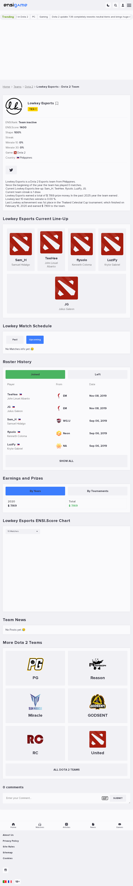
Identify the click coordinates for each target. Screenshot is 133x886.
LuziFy (78, 188)
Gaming (36, 16)
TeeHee (59, 188)
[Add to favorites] (57, 103)
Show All (66, 461)
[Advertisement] (66, 49)
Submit (118, 798)
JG (84, 188)
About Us (8, 835)
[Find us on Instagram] (5, 870)
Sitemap (7, 852)
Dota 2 (21, 152)
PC (26, 16)
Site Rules (9, 846)
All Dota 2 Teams (67, 769)
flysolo (69, 188)
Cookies (7, 858)
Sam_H (49, 188)
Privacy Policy (11, 840)
